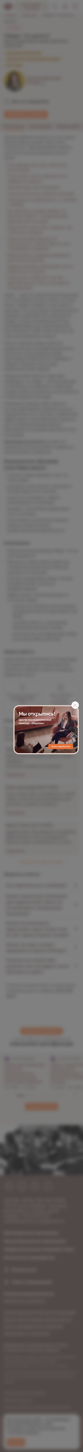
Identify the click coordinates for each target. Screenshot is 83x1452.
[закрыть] (75, 705)
